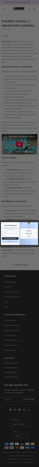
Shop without (10, 241)
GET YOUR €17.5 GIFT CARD (10, 238)
